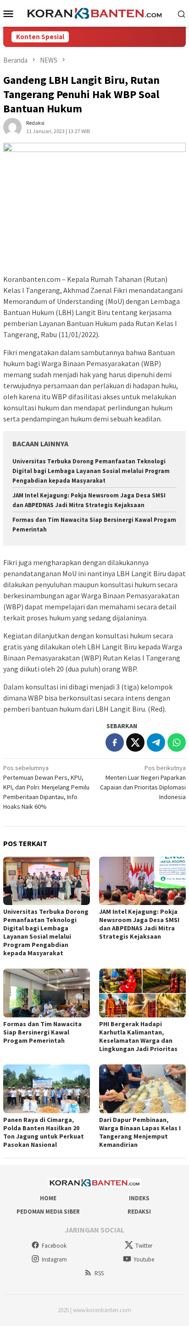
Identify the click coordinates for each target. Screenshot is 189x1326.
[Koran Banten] (94, 12)
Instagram (54, 1259)
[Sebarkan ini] (115, 742)
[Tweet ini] (135, 742)
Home (48, 1198)
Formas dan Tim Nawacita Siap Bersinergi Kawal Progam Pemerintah (42, 1032)
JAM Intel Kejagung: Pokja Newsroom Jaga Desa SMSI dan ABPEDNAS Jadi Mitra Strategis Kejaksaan (139, 923)
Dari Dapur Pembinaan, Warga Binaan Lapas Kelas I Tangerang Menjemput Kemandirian (140, 1132)
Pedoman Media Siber (48, 1211)
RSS (99, 1273)
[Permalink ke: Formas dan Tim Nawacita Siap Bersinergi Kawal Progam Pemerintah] (46, 993)
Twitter (143, 1246)
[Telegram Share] (156, 742)
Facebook (54, 1246)
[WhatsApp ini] (176, 742)
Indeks (139, 1198)
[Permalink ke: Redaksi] (12, 127)
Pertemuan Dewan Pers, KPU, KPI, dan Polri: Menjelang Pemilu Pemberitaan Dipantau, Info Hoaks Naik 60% (46, 787)
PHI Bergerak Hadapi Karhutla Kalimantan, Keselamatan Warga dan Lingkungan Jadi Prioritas (138, 1036)
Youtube (143, 1259)
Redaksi (139, 1211)
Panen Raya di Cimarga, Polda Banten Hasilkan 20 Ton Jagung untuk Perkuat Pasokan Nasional (43, 1132)
